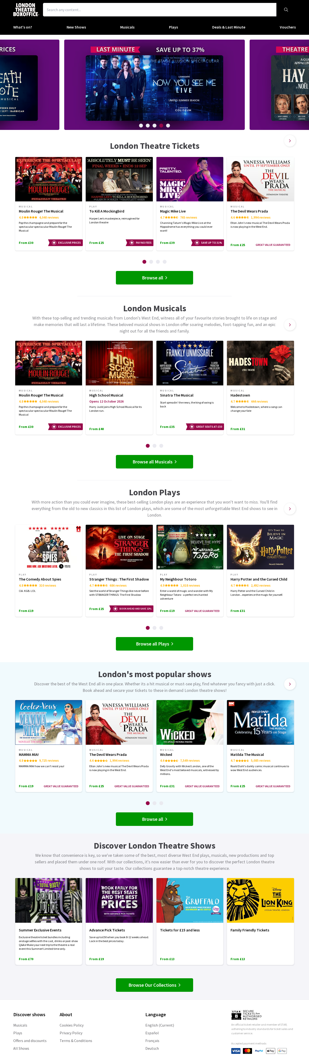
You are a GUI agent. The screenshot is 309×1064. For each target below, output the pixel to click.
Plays (173, 27)
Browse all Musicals (153, 462)
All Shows (21, 1048)
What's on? (22, 27)
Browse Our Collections (152, 985)
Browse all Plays (152, 644)
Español (152, 1032)
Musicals (127, 27)
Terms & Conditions (76, 1040)
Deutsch (152, 1048)
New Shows (76, 27)
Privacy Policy (71, 1032)
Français (152, 1040)
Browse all (152, 278)
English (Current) (159, 1025)
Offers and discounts (30, 1040)
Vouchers (288, 27)
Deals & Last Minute (228, 27)
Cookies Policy (72, 1025)
